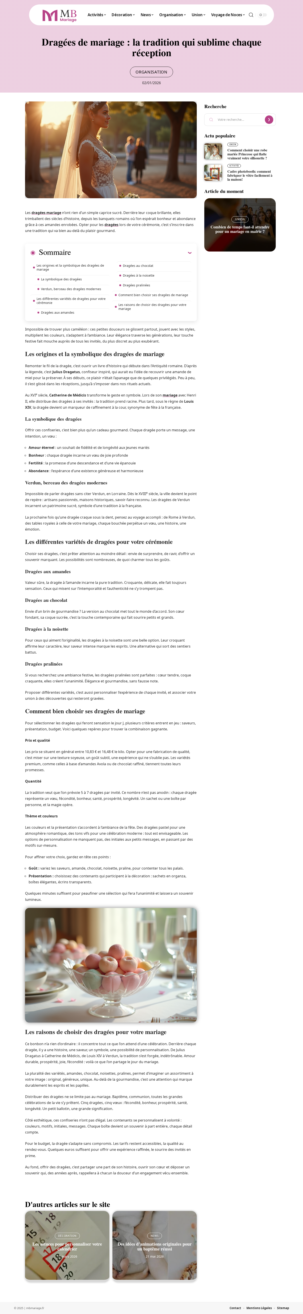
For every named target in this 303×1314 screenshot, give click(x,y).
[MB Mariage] (60, 15)
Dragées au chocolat (138, 266)
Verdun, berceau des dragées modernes (71, 289)
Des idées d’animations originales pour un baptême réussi (155, 1246)
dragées (111, 224)
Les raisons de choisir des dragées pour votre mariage (152, 307)
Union (232, 144)
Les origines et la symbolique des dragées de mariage (70, 267)
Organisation (151, 72)
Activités (234, 165)
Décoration (67, 1236)
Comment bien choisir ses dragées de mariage (153, 295)
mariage (170, 395)
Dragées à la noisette (138, 275)
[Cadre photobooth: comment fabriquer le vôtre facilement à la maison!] (213, 173)
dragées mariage (46, 212)
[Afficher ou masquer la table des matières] (131, 252)
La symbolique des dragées (61, 279)
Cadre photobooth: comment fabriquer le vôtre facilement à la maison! (249, 175)
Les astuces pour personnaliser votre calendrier (67, 1246)
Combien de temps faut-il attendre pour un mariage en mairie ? (240, 229)
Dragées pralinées (136, 285)
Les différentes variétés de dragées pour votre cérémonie (71, 301)
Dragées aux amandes (57, 312)
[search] (251, 15)
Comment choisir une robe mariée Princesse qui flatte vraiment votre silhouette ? (247, 154)
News (155, 1236)
